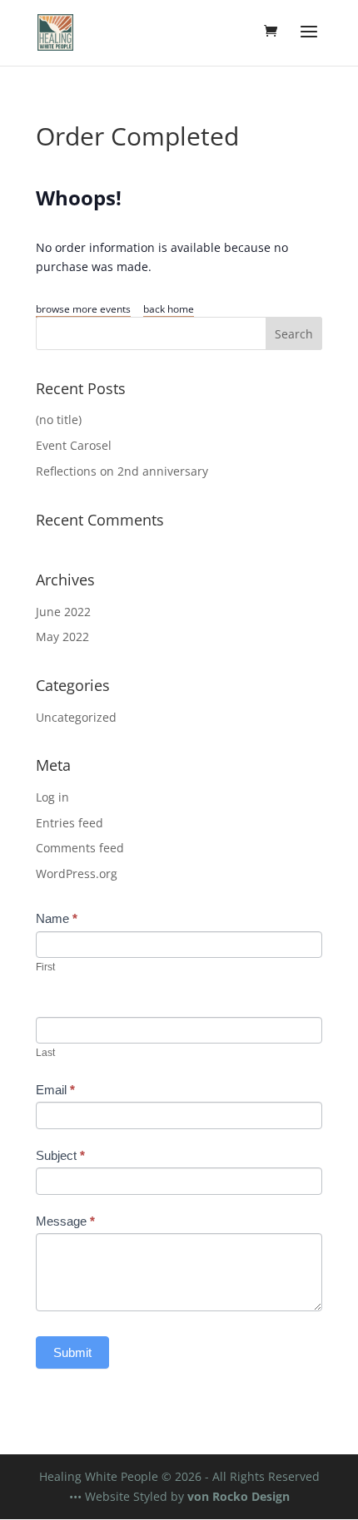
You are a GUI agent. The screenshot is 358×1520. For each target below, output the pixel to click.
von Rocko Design (238, 1496)
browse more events (83, 309)
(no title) (59, 419)
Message (65, 1221)
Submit (72, 1352)
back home (168, 309)
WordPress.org (76, 873)
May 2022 (62, 636)
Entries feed (69, 823)
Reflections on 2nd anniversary (122, 471)
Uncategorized (76, 717)
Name (56, 918)
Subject (60, 1155)
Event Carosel (74, 445)
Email (55, 1090)
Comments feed (80, 848)
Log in (52, 797)
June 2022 (63, 611)
